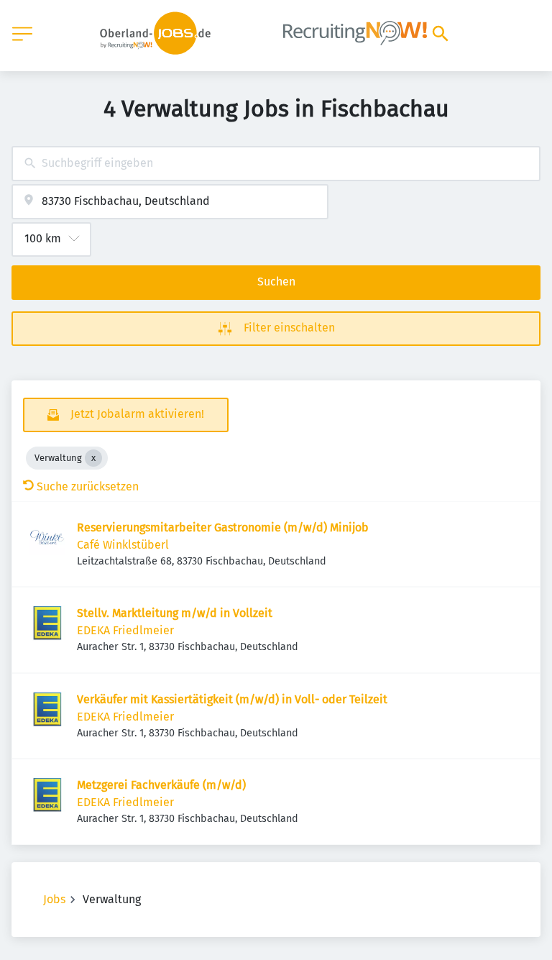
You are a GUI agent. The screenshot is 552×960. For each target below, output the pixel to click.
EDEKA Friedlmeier (125, 630)
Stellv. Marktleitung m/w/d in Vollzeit (174, 613)
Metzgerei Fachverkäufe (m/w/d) (161, 785)
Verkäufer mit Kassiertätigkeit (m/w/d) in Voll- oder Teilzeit (232, 699)
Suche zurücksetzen (88, 486)
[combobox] (276, 163)
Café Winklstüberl (123, 545)
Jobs (54, 899)
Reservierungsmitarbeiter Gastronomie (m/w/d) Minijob (223, 527)
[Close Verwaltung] (93, 458)
